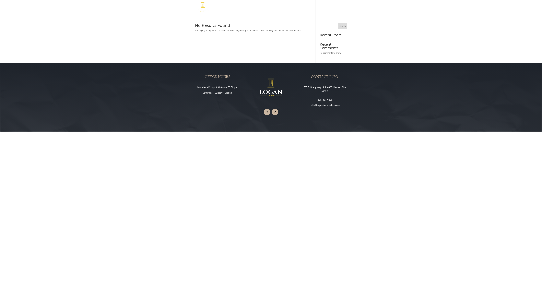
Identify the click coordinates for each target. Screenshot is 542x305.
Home (280, 7)
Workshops (322, 7)
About (310, 7)
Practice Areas (294, 7)
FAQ (334, 7)
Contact (343, 7)
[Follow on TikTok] (275, 112)
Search (342, 26)
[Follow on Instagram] (267, 112)
